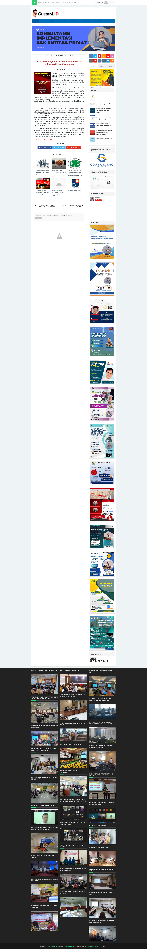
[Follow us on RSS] (104, 56)
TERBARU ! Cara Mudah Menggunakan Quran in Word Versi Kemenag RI (104, 117)
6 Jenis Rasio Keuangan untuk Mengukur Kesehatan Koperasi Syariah (104, 132)
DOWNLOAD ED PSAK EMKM (43, 140)
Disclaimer (65, 2)
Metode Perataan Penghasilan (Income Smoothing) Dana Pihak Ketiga (58, 193)
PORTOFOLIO (52, 21)
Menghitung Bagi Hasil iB (75, 190)
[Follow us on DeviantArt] (91, 61)
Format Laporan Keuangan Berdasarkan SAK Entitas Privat (103, 110)
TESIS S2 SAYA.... (100, 94)
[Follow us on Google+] (99, 56)
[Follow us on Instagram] (99, 61)
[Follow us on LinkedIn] (108, 61)
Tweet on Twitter (60, 147)
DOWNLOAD (99, 21)
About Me (41, 2)
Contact (47, 2)
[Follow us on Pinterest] (95, 61)
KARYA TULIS (64, 21)
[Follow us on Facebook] (91, 56)
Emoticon (38, 218)
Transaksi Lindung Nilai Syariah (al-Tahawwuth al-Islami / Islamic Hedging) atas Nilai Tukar (75, 173)
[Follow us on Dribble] (112, 56)
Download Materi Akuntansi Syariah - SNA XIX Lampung (42, 192)
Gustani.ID (54, 946)
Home (34, 2)
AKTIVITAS (74, 21)
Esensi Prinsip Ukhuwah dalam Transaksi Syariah (59, 171)
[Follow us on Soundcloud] (112, 61)
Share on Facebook (46, 147)
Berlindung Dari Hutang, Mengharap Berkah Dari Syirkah (43, 172)
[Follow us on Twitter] (95, 56)
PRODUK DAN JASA (86, 21)
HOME (36, 21)
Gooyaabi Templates (91, 946)
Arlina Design (70, 946)
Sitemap (58, 2)
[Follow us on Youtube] (108, 56)
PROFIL (43, 21)
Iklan (52, 2)
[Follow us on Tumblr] (104, 61)
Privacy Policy (73, 2)
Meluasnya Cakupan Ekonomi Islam (71, 206)
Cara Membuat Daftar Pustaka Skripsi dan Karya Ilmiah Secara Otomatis (103, 103)
